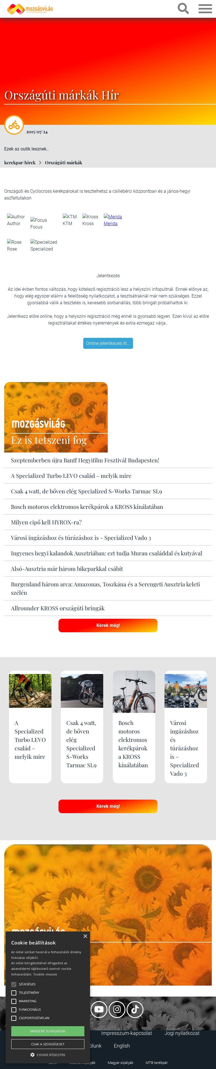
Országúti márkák (63, 162)
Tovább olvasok (45, 974)
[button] (47, 1054)
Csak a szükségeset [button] (47, 1044)
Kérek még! (108, 625)
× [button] (85, 936)
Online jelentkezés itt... (108, 343)
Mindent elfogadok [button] (48, 1031)
